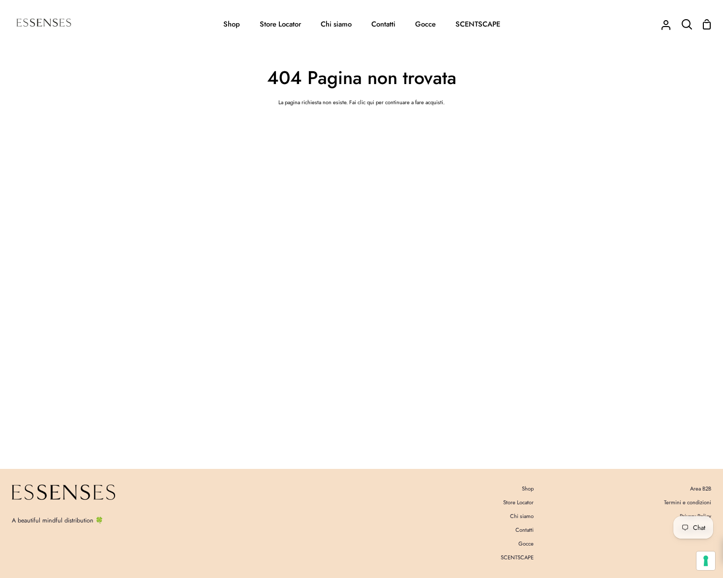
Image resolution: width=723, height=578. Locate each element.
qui (370, 102)
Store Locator (518, 502)
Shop (528, 488)
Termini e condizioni (687, 502)
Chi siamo (522, 516)
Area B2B (700, 488)
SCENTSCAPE (517, 557)
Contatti (524, 530)
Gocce (526, 544)
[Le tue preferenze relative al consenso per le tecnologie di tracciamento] (705, 560)
